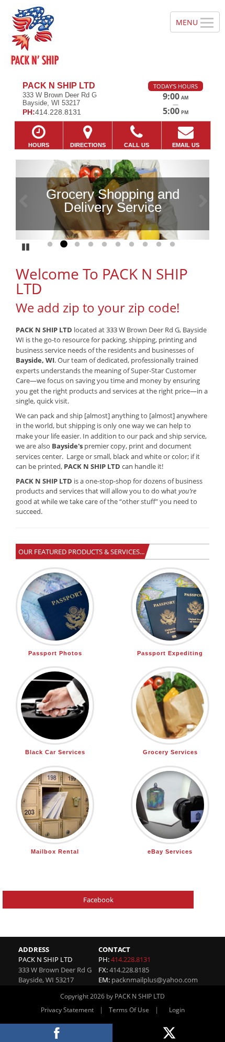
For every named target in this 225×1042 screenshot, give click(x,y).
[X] (169, 1033)
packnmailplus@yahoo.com (154, 979)
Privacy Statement (67, 1009)
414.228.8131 (131, 959)
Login (177, 1009)
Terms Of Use (129, 1009)
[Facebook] (56, 1033)
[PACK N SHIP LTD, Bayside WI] (79, 37)
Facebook (98, 899)
